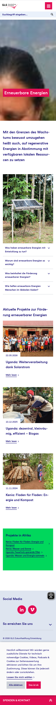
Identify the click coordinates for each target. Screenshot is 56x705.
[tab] (28, 249)
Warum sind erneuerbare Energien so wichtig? (25, 262)
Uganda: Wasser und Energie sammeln (25, 555)
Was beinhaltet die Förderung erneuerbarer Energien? (21, 275)
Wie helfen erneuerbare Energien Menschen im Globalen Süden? (23, 288)
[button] (48, 5)
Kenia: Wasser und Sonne (18, 548)
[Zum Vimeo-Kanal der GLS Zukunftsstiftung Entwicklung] (32, 609)
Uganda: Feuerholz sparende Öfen (23, 552)
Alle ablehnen (16, 685)
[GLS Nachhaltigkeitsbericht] (10, 6)
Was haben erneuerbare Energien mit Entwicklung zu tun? (25, 249)
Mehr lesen (11, 375)
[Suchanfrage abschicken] (52, 14)
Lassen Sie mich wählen (19, 677)
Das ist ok (33, 685)
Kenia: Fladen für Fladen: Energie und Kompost (25, 543)
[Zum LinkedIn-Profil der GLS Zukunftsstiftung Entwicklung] (21, 609)
